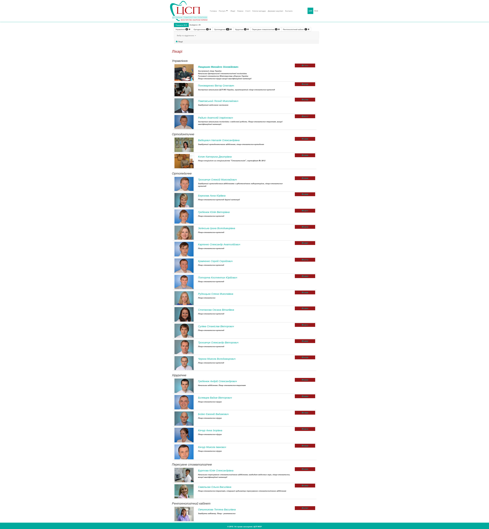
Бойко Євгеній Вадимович (213, 414)
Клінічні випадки (259, 11)
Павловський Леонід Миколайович (218, 101)
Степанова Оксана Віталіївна (216, 309)
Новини (240, 11)
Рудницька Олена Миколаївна (215, 294)
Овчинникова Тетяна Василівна (217, 509)
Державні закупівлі (275, 11)
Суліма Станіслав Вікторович (216, 326)
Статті (247, 11)
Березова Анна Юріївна (212, 195)
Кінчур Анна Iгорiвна (210, 430)
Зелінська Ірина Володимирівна (216, 228)
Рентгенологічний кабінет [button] (294, 29)
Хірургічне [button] (240, 29)
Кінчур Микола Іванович (212, 447)
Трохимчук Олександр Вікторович (218, 342)
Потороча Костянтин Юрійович (217, 277)
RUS (316, 11)
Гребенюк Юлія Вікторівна (214, 212)
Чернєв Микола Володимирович (216, 358)
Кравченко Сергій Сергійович (215, 261)
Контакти (289, 11)
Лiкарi (232, 11)
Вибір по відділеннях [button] (186, 35)
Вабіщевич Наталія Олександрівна (219, 140)
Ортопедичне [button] (221, 29)
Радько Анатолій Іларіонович (215, 117)
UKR (310, 11)
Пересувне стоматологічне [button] (264, 29)
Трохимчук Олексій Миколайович (217, 179)
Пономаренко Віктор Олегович (216, 85)
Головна (213, 11)
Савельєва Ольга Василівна (214, 487)
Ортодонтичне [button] (201, 29)
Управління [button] (181, 29)
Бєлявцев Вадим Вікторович (215, 397)
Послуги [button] (222, 11)
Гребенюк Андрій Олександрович (217, 381)
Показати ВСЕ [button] (181, 25)
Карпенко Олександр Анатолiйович (219, 244)
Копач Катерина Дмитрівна (215, 156)
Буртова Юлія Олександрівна (215, 470)
